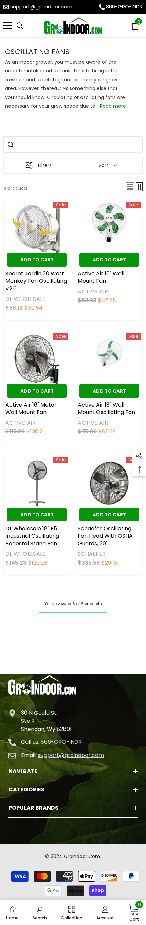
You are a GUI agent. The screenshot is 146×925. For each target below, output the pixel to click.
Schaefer (92, 554)
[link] (40, 912)
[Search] (20, 26)
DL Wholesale (25, 299)
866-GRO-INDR (124, 6)
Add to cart (37, 259)
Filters (45, 165)
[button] (130, 186)
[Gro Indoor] (73, 25)
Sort (103, 165)
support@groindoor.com (41, 6)
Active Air (93, 291)
